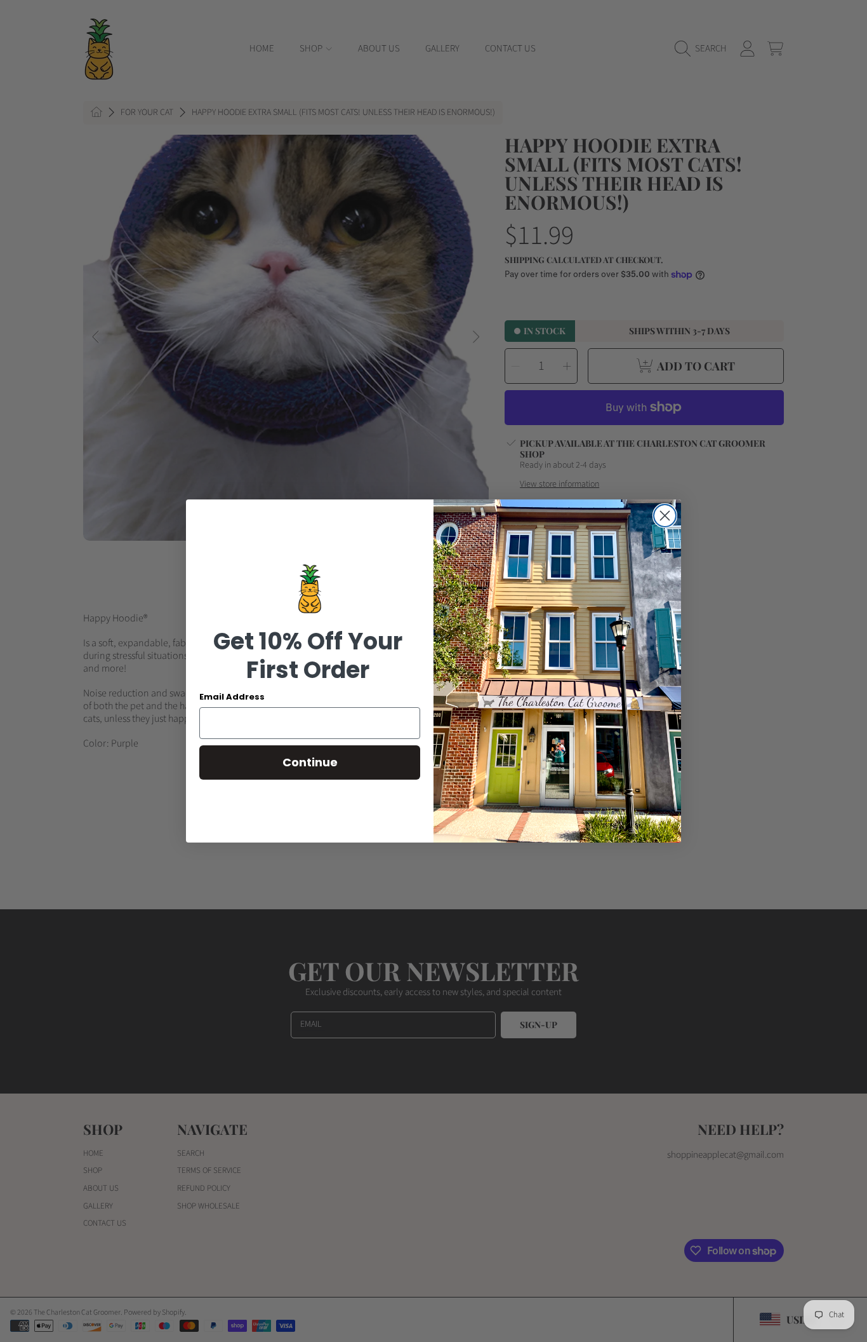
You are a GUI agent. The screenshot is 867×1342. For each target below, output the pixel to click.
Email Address (232, 697)
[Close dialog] (665, 516)
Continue (310, 762)
